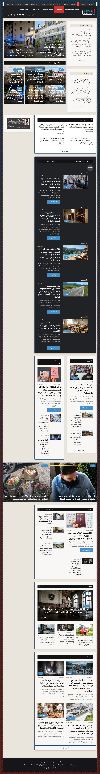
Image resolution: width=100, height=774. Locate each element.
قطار (61, 69)
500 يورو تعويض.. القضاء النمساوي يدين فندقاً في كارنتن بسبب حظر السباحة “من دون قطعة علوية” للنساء (49, 254)
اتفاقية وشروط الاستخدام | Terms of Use (17, 4)
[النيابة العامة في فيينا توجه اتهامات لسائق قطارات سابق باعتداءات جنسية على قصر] (46, 629)
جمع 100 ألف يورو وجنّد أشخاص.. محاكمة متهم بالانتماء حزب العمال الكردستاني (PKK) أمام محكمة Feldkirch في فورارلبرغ (51, 49)
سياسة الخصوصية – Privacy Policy (51, 4)
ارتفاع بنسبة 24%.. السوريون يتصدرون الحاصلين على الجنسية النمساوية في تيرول (80, 536)
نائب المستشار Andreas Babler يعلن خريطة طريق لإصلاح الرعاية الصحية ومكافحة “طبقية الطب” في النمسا (66, 639)
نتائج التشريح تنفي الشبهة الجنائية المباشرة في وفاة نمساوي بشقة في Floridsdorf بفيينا (46, 534)
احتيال (92, 465)
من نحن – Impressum (35, 4)
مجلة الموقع (68, 9)
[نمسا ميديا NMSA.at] (88, 12)
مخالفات (44, 465)
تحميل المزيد (81, 450)
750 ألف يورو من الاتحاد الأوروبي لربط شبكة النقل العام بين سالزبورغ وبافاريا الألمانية (14, 76)
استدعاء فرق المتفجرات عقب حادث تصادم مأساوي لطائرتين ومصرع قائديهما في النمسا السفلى (79, 127)
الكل (56, 161)
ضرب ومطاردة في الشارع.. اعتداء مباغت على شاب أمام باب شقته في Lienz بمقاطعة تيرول (19, 52)
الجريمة (40, 88)
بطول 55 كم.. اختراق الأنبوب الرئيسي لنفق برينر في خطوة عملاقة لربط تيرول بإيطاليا (52, 683)
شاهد (77, 9)
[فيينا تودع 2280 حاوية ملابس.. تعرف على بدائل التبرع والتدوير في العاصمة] (58, 516)
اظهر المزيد (82, 60)
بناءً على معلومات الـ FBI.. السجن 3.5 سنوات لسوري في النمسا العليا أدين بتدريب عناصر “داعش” (81, 140)
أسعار (52, 161)
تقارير (47, 161)
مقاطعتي (59, 9)
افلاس (60, 88)
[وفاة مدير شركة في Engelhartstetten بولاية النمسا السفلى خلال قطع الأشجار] (87, 433)
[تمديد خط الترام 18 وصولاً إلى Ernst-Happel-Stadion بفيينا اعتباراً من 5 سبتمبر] (84, 630)
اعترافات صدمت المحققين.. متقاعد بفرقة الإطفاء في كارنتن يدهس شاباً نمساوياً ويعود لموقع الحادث (49, 291)
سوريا (19, 88)
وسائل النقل (17, 69)
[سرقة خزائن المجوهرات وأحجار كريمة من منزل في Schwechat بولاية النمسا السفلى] (87, 415)
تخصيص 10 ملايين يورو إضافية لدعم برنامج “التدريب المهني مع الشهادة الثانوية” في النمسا (51, 725)
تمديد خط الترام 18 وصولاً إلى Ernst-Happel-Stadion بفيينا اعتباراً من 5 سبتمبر (85, 642)
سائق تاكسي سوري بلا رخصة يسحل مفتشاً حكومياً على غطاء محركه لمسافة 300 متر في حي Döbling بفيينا (14, 92)
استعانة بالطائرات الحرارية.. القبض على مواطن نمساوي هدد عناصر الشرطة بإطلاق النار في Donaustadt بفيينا (43, 446)
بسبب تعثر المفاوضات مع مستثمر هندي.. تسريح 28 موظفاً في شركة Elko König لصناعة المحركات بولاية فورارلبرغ (81, 685)
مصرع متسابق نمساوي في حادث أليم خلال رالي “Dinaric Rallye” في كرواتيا (35, 76)
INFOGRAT (39, 69)
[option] (35, 39)
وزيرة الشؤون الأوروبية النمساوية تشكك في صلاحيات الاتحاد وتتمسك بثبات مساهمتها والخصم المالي (43, 424)
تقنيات (48, 509)
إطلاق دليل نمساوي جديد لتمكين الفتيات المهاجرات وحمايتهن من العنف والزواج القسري (51, 140)
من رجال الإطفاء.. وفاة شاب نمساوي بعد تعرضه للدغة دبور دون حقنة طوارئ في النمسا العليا (45, 550)
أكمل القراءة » (53, 201)
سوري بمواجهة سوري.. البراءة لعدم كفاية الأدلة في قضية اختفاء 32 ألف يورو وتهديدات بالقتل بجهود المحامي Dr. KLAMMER (74, 568)
